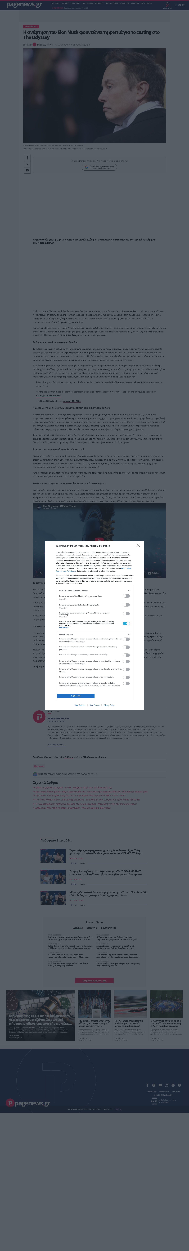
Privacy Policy (109, 705)
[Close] (139, 546)
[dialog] (94, 625)
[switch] (126, 596)
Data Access (94, 705)
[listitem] (94, 590)
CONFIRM (76, 696)
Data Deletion (79, 705)
